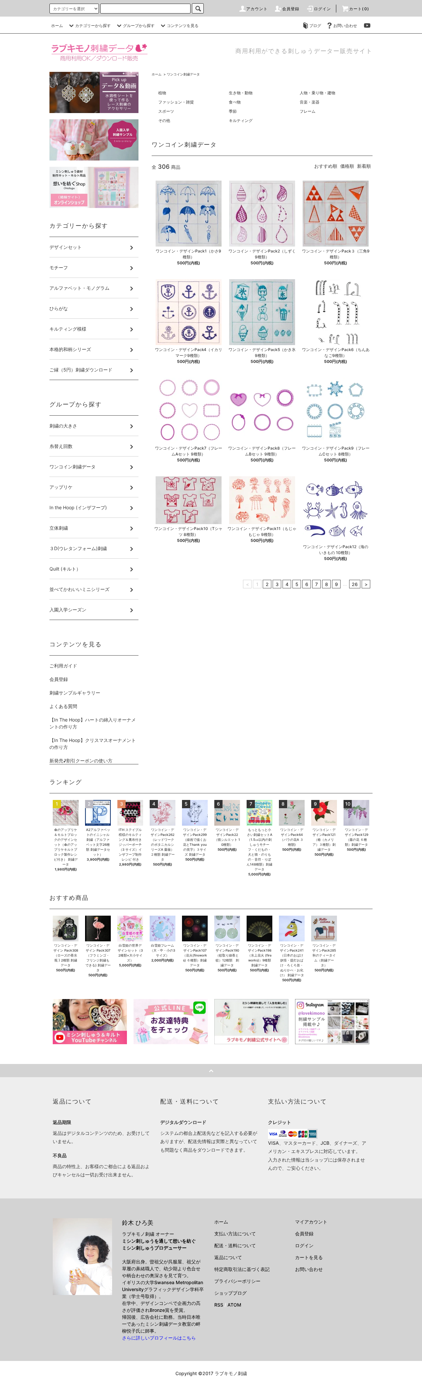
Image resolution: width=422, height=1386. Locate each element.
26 (355, 584)
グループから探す (139, 25)
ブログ (315, 25)
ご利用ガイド (63, 665)
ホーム (57, 25)
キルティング (241, 120)
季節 (233, 111)
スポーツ (166, 111)
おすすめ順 (325, 166)
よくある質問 (63, 706)
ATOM (234, 1305)
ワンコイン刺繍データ (183, 74)
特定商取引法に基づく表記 (242, 1269)
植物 (162, 92)
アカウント (257, 8)
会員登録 (291, 8)
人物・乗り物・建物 (317, 92)
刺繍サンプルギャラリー (74, 692)
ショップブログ (230, 1293)
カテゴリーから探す (93, 25)
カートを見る (309, 1257)
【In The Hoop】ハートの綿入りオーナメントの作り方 (92, 723)
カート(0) (359, 8)
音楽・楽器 (309, 102)
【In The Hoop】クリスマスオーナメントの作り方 (92, 743)
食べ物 (235, 102)
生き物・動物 (241, 92)
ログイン (322, 8)
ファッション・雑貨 (176, 102)
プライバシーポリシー (237, 1281)
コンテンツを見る (182, 25)
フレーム (308, 111)
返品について (228, 1257)
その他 (164, 120)
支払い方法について (235, 1233)
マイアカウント (311, 1221)
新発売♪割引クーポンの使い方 (80, 760)
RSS (218, 1305)
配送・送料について (235, 1245)
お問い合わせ (345, 25)
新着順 (364, 166)
